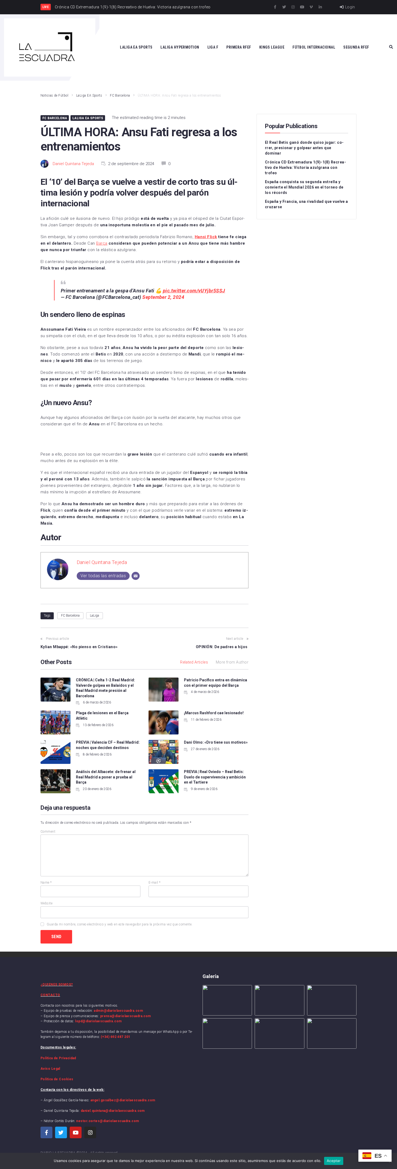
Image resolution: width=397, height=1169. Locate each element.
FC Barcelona (120, 95)
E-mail (155, 882)
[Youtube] (302, 7)
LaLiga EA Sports (89, 95)
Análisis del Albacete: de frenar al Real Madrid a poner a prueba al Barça (106, 777)
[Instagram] (293, 7)
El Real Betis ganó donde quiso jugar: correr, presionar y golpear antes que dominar (304, 147)
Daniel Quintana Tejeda (73, 163)
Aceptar (334, 1160)
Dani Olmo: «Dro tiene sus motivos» (216, 742)
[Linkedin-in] (320, 7)
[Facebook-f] (275, 7)
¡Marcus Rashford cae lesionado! (214, 713)
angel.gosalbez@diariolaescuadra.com (122, 1100)
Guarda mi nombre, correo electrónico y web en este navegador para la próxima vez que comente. (120, 924)
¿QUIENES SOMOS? (57, 984)
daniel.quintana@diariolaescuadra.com (113, 1111)
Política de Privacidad (58, 1058)
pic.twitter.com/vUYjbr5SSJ (194, 290)
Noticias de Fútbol (54, 95)
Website (46, 903)
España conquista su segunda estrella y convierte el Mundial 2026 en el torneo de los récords (304, 187)
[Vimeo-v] (311, 7)
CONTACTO (50, 995)
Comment (48, 831)
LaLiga (94, 615)
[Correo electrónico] (136, 576)
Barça (101, 243)
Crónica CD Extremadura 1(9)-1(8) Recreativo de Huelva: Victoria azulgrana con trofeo (305, 167)
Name (46, 882)
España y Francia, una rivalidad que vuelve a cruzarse (306, 204)
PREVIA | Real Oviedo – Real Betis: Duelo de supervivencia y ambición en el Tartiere (215, 777)
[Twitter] (284, 7)
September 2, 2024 (163, 297)
